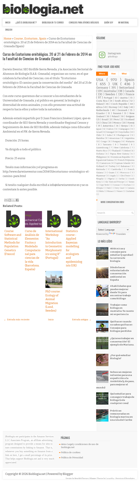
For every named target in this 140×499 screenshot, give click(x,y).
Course (18, 38)
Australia (110, 91)
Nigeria (111, 179)
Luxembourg (102, 147)
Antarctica (108, 125)
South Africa (122, 101)
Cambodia (116, 169)
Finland (100, 104)
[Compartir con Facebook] (17, 200)
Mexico (117, 122)
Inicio (7, 22)
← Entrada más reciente (17, 319)
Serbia (122, 179)
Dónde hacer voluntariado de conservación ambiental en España (119, 273)
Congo (104, 141)
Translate (121, 234)
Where (102, 74)
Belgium (130, 116)
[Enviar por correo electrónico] (6, 200)
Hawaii (130, 122)
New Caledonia (122, 147)
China (104, 122)
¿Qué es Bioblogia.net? (26, 22)
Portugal (108, 97)
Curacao (116, 185)
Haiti (109, 188)
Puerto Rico (102, 150)
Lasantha (110, 478)
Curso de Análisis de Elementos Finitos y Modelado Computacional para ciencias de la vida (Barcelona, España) (32, 250)
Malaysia (130, 141)
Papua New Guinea (120, 154)
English (8, 29)
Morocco (125, 172)
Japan (99, 129)
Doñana (100, 154)
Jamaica (131, 188)
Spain (43, 38)
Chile (99, 135)
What (124, 74)
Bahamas (125, 166)
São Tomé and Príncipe (114, 182)
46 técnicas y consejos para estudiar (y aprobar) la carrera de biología (121, 254)
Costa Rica (102, 101)
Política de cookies (70, 452)
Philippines (101, 157)
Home (8, 38)
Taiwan (131, 182)
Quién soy (108, 22)
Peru (117, 119)
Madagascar (123, 135)
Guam (112, 172)
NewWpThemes (82, 478)
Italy (126, 107)
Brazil (105, 119)
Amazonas (114, 138)
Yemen (120, 191)
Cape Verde (104, 185)
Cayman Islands (123, 163)
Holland (100, 166)
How (113, 74)
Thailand (116, 150)
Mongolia (100, 179)
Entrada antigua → (81, 319)
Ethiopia (99, 188)
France (130, 94)
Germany (102, 87)
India (110, 135)
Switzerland (126, 87)
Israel (99, 132)
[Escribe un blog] (9, 200)
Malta (101, 191)
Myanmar (101, 175)
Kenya (125, 125)
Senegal (110, 132)
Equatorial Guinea (105, 160)
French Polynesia (126, 160)
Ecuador (101, 113)
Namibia (100, 138)
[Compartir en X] (13, 200)
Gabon (110, 129)
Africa (99, 107)
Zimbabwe (130, 191)
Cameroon (105, 163)
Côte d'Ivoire (125, 176)
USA (101, 80)
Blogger (68, 474)
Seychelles (124, 132)
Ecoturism (31, 38)
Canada (129, 91)
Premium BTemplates (125, 478)
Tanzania (108, 144)
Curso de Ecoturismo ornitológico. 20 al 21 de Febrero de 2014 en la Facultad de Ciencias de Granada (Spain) (47, 56)
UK (116, 84)
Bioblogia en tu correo (53, 22)
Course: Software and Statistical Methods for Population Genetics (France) (12, 242)
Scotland (129, 119)
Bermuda (101, 169)
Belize (127, 150)
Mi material (123, 22)
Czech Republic (119, 104)
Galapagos (124, 129)
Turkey (112, 166)
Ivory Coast (120, 188)
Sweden (110, 94)
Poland (116, 116)
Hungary (116, 141)
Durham (127, 185)
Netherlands (103, 110)
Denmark (122, 110)
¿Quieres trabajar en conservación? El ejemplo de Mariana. (122, 341)
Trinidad (124, 144)
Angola (113, 176)
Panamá (117, 113)
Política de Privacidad (72, 457)
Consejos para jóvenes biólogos (84, 22)
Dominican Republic (121, 157)
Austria (124, 97)
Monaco (110, 191)
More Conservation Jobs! (112, 202)
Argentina (129, 138)
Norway (113, 107)
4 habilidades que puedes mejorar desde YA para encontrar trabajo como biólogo (120, 292)
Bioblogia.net (37, 474)
